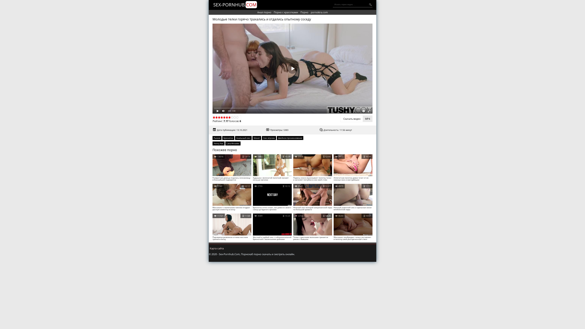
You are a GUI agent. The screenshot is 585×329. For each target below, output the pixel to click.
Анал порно (264, 12)
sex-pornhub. (235, 5)
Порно (304, 12)
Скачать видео (356, 118)
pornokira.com (319, 12)
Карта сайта (217, 248)
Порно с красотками (286, 12)
